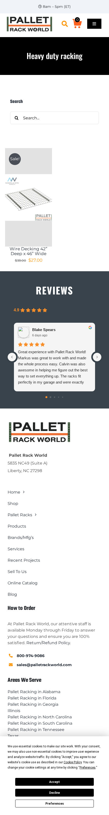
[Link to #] (65, 24)
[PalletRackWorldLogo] (29, 17)
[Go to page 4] (62, 397)
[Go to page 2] (54, 397)
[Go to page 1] (50, 397)
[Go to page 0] (46, 397)
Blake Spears (44, 330)
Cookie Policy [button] (73, 762)
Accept (54, 782)
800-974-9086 (31, 655)
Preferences (54, 803)
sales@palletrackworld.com (44, 664)
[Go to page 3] (58, 397)
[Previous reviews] (12, 357)
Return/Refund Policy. (48, 642)
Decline (54, 793)
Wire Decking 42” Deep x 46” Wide (28, 251)
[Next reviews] (97, 357)
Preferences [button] (88, 767)
